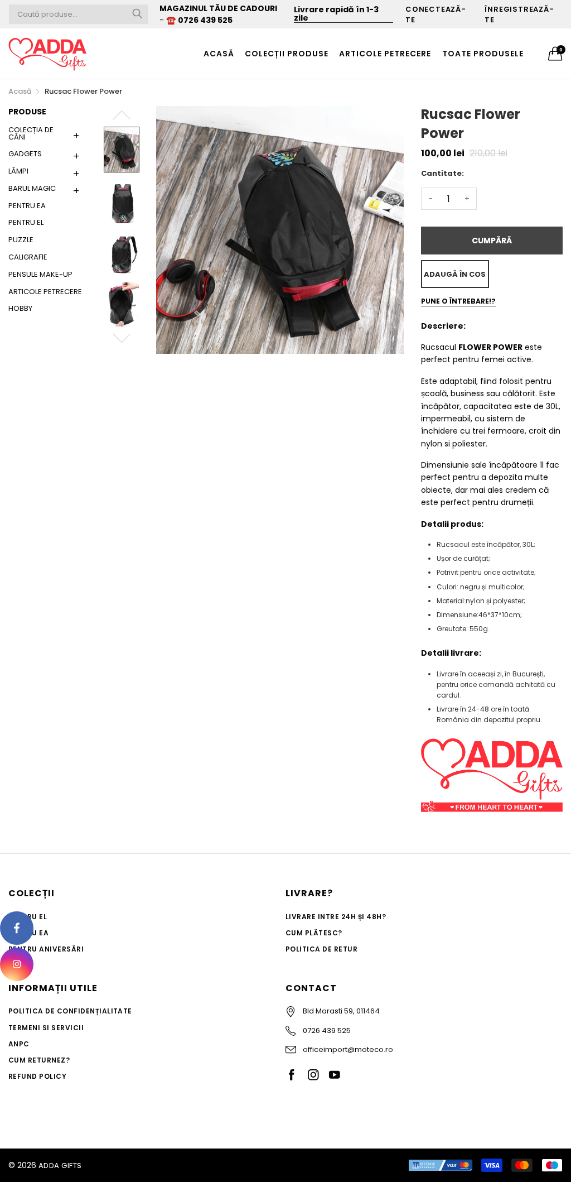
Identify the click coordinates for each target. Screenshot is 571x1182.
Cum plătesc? (314, 933)
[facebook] (16, 928)
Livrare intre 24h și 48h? (336, 916)
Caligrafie (27, 257)
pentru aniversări (46, 949)
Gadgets (25, 153)
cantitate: (442, 173)
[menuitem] (218, 54)
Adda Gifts (60, 1165)
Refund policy (37, 1076)
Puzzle (20, 239)
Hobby (20, 307)
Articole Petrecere (45, 291)
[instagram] (16, 964)
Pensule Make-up (40, 274)
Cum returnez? (39, 1060)
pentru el (25, 222)
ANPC (19, 1044)
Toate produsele (483, 53)
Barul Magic (32, 188)
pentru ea (27, 205)
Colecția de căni (31, 134)
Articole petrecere (385, 53)
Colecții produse (286, 53)
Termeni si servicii (46, 1027)
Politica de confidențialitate (70, 1011)
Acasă (219, 53)
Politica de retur (321, 949)
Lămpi (18, 171)
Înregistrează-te (519, 14)
